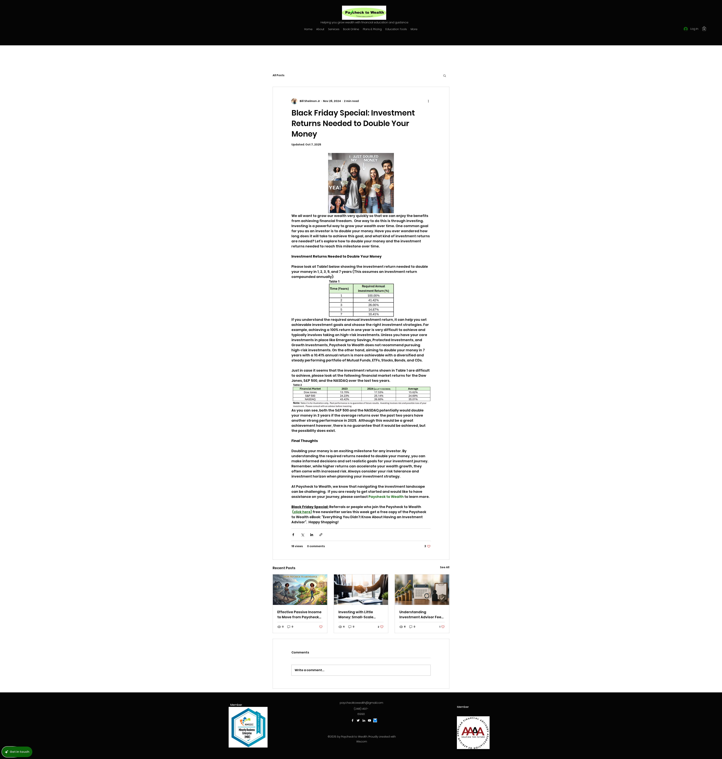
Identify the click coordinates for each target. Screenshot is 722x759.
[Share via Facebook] (293, 534)
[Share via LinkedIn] (311, 534)
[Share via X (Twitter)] (302, 534)
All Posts (278, 75)
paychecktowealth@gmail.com (361, 703)
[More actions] (428, 101)
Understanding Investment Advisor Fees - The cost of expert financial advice (421, 615)
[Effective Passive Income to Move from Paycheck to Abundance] (300, 589)
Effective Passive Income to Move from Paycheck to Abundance (299, 615)
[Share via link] (321, 534)
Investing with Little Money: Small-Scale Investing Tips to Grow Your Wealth (358, 615)
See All (444, 567)
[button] (704, 28)
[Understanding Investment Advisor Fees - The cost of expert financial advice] (422, 589)
